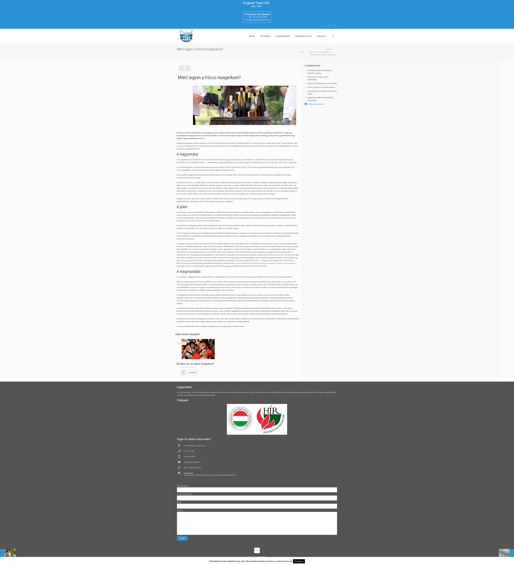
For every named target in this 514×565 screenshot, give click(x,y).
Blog (301, 52)
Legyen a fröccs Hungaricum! (320, 52)
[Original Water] (186, 36)
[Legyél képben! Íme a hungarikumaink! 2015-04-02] (506, 554)
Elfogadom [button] (299, 561)
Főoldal (329, 49)
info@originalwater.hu (315, 104)
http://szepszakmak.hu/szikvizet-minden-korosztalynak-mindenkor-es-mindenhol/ (264, 263)
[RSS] (335, 26)
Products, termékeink (257, 14)
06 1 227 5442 (189, 451)
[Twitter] (328, 26)
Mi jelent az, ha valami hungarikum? (195, 363)
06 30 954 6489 (189, 457)
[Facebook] (324, 26)
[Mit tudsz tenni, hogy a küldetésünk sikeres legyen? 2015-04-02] (7, 554)
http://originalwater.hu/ (192, 468)
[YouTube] (332, 26)
